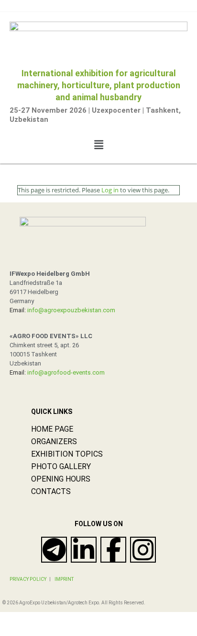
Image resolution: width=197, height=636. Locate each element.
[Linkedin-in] (84, 550)
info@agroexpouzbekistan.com (70, 310)
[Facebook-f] (113, 550)
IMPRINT (64, 579)
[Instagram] (143, 550)
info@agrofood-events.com (66, 372)
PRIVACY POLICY (28, 579)
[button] (98, 144)
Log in (110, 190)
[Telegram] (54, 550)
